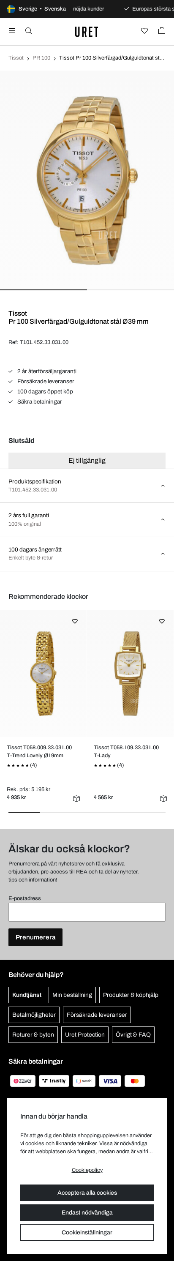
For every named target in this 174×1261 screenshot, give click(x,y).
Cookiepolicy (87, 1170)
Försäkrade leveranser (45, 381)
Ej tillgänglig (87, 460)
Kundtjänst (26, 995)
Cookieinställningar (87, 1232)
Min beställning (72, 995)
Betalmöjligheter (34, 1015)
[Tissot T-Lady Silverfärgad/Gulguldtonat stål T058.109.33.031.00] (130, 673)
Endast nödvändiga (87, 1212)
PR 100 (41, 58)
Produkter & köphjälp (130, 995)
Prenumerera (35, 937)
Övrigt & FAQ (133, 1035)
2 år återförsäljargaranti (46, 371)
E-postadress (24, 898)
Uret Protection (85, 1035)
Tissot (16, 58)
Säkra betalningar (39, 401)
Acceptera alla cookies (87, 1193)
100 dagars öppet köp (44, 391)
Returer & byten (33, 1035)
